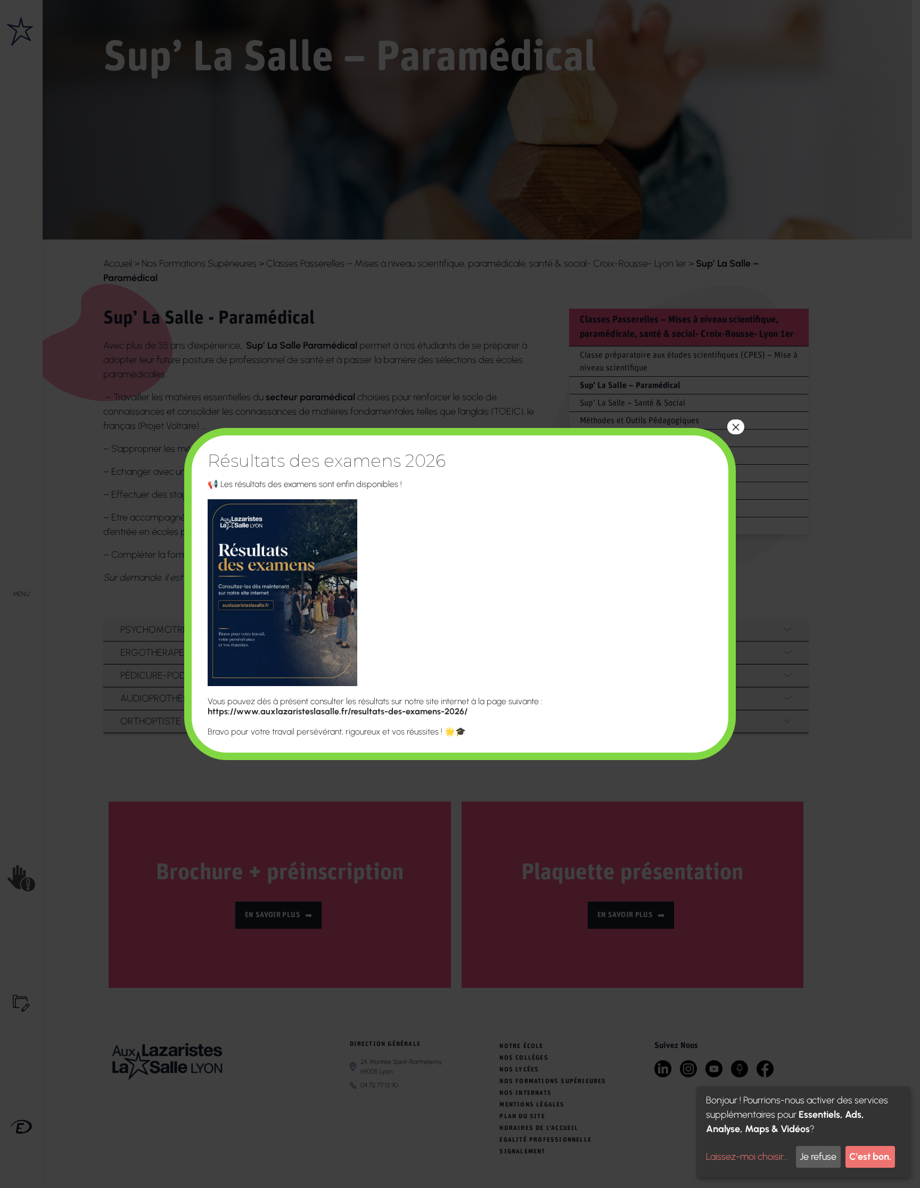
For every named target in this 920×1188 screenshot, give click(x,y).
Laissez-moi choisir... (747, 1156)
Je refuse (818, 1156)
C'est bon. (870, 1156)
